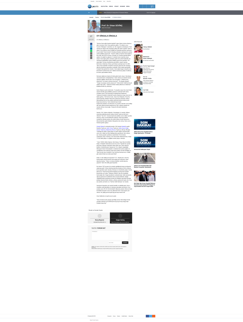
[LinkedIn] (91, 49)
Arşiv (104, 1)
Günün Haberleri (99, 1)
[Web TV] (151, 1)
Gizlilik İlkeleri (124, 316)
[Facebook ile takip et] (147, 316)
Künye (114, 316)
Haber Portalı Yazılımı (94, 320)
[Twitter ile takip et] (150, 316)
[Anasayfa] (88, 1)
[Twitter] (91, 46)
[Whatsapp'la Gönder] (91, 51)
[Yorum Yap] (91, 58)
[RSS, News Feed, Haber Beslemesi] (153, 316)
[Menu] (141, 6)
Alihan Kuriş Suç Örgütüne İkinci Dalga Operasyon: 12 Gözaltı (117, 12)
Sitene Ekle (109, 1)
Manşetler (92, 1)
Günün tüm (151, 12)
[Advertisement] (77, 37)
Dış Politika (104, 6)
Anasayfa (109, 316)
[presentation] (92, 12)
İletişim (118, 316)
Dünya (128, 6)
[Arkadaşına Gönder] (91, 53)
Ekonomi (122, 6)
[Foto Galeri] (154, 1)
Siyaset (116, 6)
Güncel (111, 6)
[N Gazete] (93, 6)
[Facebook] (91, 44)
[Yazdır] (91, 56)
